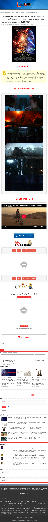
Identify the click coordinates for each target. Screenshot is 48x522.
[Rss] (23, 519)
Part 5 (33, 250)
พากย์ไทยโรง (32, 512)
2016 (24, 502)
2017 (27, 502)
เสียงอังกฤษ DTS (3, 513)
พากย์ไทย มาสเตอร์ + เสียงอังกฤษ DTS (23, 512)
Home (2, 11)
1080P (6, 501)
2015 (22, 501)
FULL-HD (5, 352)
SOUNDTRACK (32, 504)
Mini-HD (17, 24)
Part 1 (14, 250)
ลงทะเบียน (3, 409)
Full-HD (6, 11)
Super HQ (24, 506)
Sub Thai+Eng (18, 505)
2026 (7, 504)
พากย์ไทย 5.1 (14, 510)
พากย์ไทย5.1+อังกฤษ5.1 (4, 512)
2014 (19, 501)
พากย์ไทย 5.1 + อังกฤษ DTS (25, 510)
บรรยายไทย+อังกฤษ (43, 508)
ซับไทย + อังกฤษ (35, 506)
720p (1, 501)
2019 (34, 502)
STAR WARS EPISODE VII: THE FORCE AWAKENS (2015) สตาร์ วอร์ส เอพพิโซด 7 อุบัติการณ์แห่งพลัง (17, 354)
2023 (44, 501)
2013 (17, 501)
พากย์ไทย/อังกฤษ (8, 510)
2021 (39, 501)
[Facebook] (24, 519)
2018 (31, 502)
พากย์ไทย (2, 510)
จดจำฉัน (10, 406)
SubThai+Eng (10, 506)
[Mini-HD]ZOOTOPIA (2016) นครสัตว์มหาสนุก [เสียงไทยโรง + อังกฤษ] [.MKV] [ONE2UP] (39, 358)
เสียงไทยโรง (8, 513)
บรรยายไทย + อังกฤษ (31, 508)
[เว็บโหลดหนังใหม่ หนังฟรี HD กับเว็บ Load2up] (24, 4)
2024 (1, 504)
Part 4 (28, 250)
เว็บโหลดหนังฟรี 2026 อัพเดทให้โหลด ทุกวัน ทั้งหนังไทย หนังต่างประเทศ (24, 520)
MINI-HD (15, 352)
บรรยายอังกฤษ (17, 508)
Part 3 (23, 250)
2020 (37, 501)
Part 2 (19, 250)
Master (14, 24)
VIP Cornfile (23, 24)
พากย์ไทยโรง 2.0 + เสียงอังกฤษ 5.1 (40, 512)
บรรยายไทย (22, 508)
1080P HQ (11, 501)
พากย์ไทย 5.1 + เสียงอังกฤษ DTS (40, 510)
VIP (20, 24)
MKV (25, 504)
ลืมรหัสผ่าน (4, 410)
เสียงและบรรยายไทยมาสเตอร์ (40, 354)
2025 (4, 504)
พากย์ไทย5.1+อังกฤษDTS (12, 512)
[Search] (33, 395)
